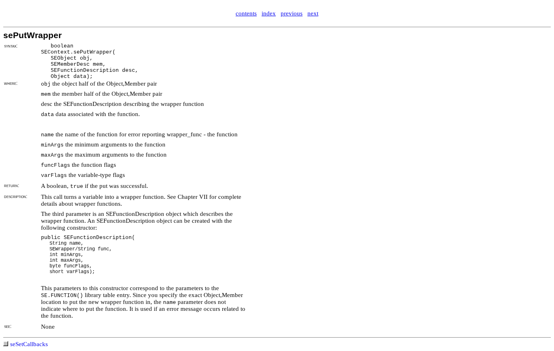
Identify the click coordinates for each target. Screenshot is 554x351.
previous (292, 13)
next (312, 13)
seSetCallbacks (29, 344)
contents (246, 13)
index (269, 13)
